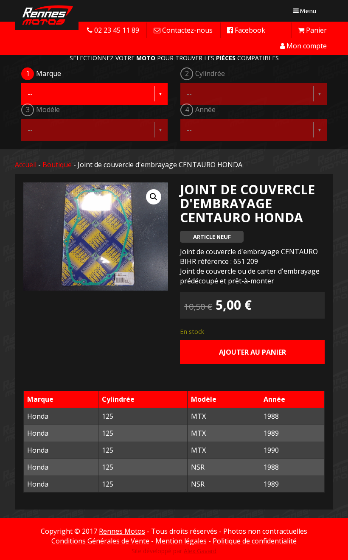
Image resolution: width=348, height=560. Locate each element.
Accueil (25, 164)
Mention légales (181, 541)
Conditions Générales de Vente (100, 541)
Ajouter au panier (252, 352)
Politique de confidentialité (255, 541)
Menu (306, 12)
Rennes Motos (122, 531)
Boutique (57, 164)
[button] (153, 196)
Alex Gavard (200, 551)
